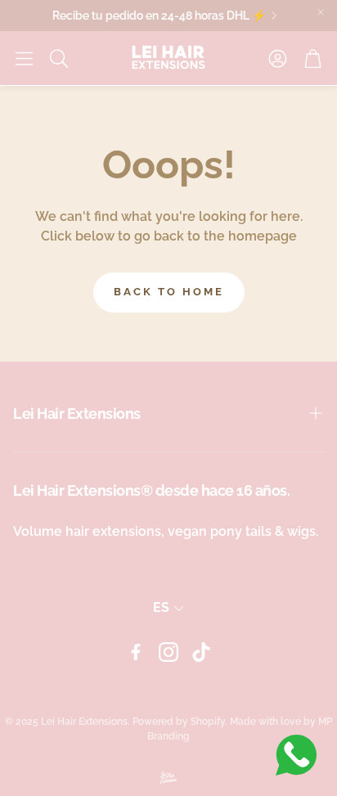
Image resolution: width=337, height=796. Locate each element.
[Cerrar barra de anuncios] (320, 12)
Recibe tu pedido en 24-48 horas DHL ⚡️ (156, 15)
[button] (24, 58)
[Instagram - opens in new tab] (168, 652)
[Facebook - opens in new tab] (136, 652)
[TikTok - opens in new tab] (201, 652)
